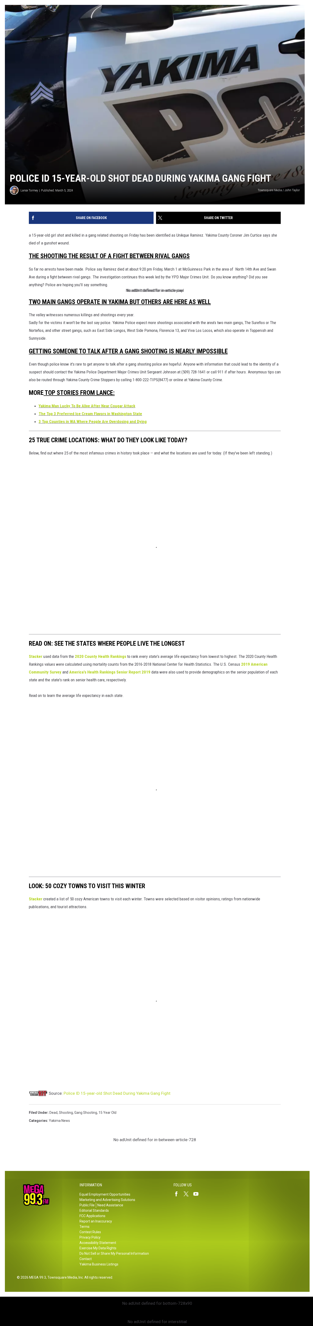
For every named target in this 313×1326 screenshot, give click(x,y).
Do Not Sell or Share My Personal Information (114, 1253)
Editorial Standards (94, 1210)
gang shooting (85, 1113)
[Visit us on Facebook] (178, 1194)
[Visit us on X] (188, 1194)
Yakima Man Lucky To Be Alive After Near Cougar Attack (87, 405)
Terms (84, 1227)
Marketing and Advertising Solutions (107, 1200)
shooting (66, 1113)
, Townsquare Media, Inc (64, 1277)
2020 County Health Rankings (100, 656)
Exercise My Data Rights (97, 1248)
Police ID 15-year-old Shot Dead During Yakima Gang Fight (117, 1093)
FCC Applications (92, 1216)
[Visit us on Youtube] (198, 1194)
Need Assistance (110, 1205)
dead (53, 1113)
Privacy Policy (90, 1237)
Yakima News (59, 1121)
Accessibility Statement (97, 1243)
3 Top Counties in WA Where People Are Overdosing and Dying (93, 421)
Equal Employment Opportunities (104, 1194)
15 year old (107, 1113)
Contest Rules (90, 1232)
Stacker (35, 656)
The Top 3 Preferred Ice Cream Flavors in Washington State (90, 413)
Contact (85, 1259)
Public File (87, 1205)
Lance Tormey (29, 190)
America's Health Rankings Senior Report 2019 (109, 672)
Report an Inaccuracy (95, 1221)
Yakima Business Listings (98, 1264)
